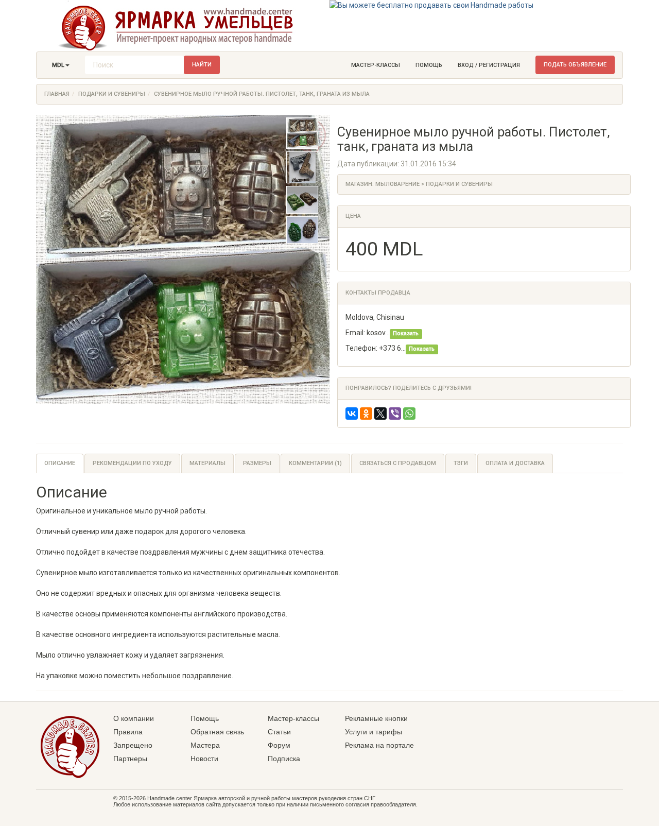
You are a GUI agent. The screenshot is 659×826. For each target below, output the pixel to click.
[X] (380, 413)
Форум (279, 745)
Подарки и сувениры (111, 94)
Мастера (205, 745)
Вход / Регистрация (489, 65)
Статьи (279, 732)
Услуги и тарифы (373, 732)
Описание (59, 463)
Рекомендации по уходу (132, 463)
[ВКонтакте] (351, 413)
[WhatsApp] (409, 413)
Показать (406, 333)
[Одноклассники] (366, 413)
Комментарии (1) (315, 463)
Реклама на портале (379, 745)
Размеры (257, 463)
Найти (202, 64)
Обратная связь (217, 732)
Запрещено (132, 745)
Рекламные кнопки (376, 718)
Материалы (207, 463)
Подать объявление (575, 64)
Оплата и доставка (515, 463)
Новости (204, 758)
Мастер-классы (375, 65)
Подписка (284, 758)
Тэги (461, 463)
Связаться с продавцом (397, 463)
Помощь (428, 65)
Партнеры (130, 758)
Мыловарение (397, 184)
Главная (57, 94)
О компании (133, 718)
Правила (128, 732)
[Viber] (395, 413)
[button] (60, 65)
